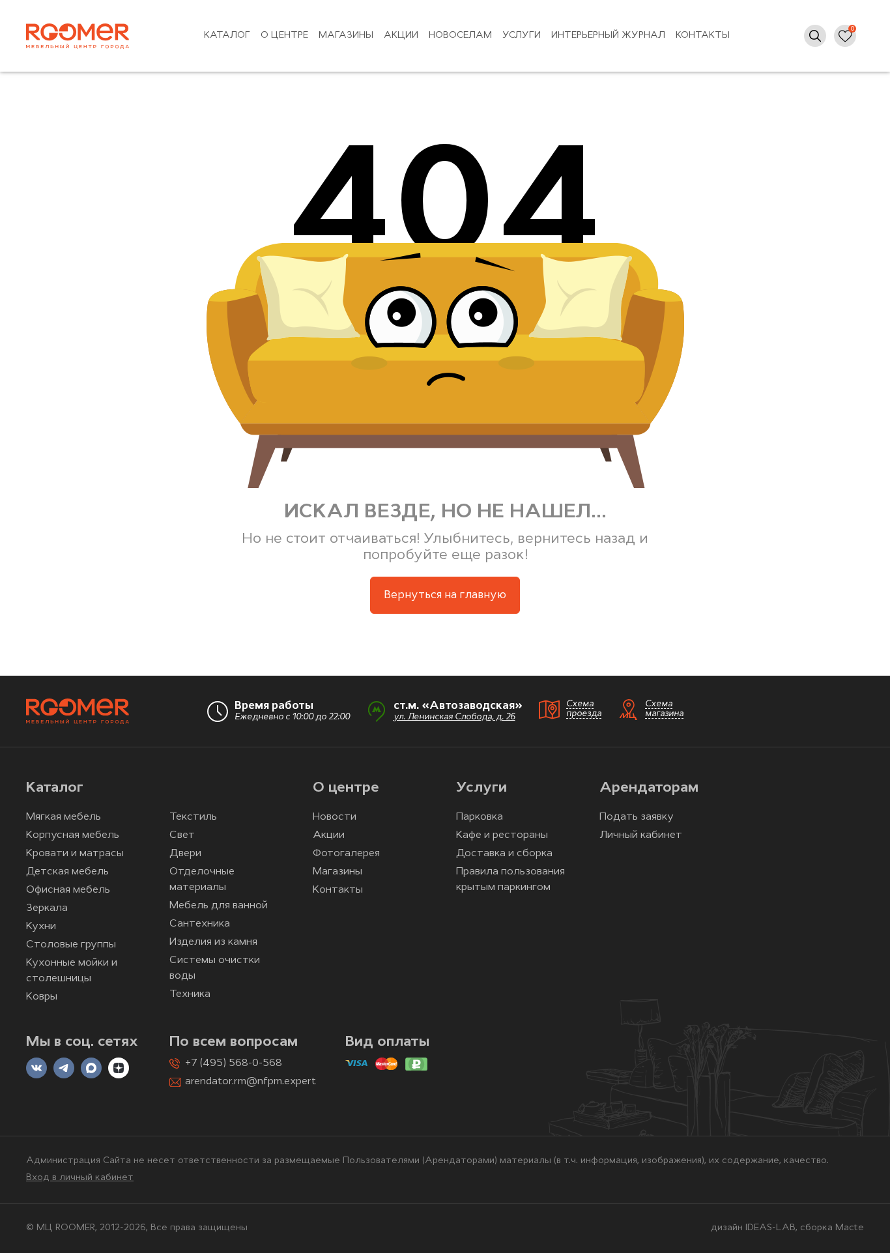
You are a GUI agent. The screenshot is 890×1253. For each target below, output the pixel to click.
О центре (284, 35)
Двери (185, 853)
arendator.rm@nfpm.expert (250, 1081)
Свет (182, 835)
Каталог (227, 35)
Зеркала (47, 908)
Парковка (479, 817)
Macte (849, 1228)
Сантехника (199, 924)
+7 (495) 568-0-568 (233, 1063)
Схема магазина (664, 709)
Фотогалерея (346, 853)
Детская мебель (67, 872)
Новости (334, 817)
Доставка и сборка (504, 853)
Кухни (41, 926)
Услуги (521, 35)
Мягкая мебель (63, 817)
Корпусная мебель (72, 835)
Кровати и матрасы (75, 853)
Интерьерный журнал (608, 35)
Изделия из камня (213, 942)
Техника (189, 994)
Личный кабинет (640, 835)
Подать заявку (636, 817)
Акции (401, 35)
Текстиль (193, 817)
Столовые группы (71, 945)
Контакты (703, 35)
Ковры (41, 997)
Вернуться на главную (445, 595)
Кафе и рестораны (502, 835)
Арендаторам (648, 788)
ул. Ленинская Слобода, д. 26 (454, 717)
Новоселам (460, 35)
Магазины (346, 35)
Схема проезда (583, 709)
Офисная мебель (68, 890)
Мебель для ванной (218, 905)
